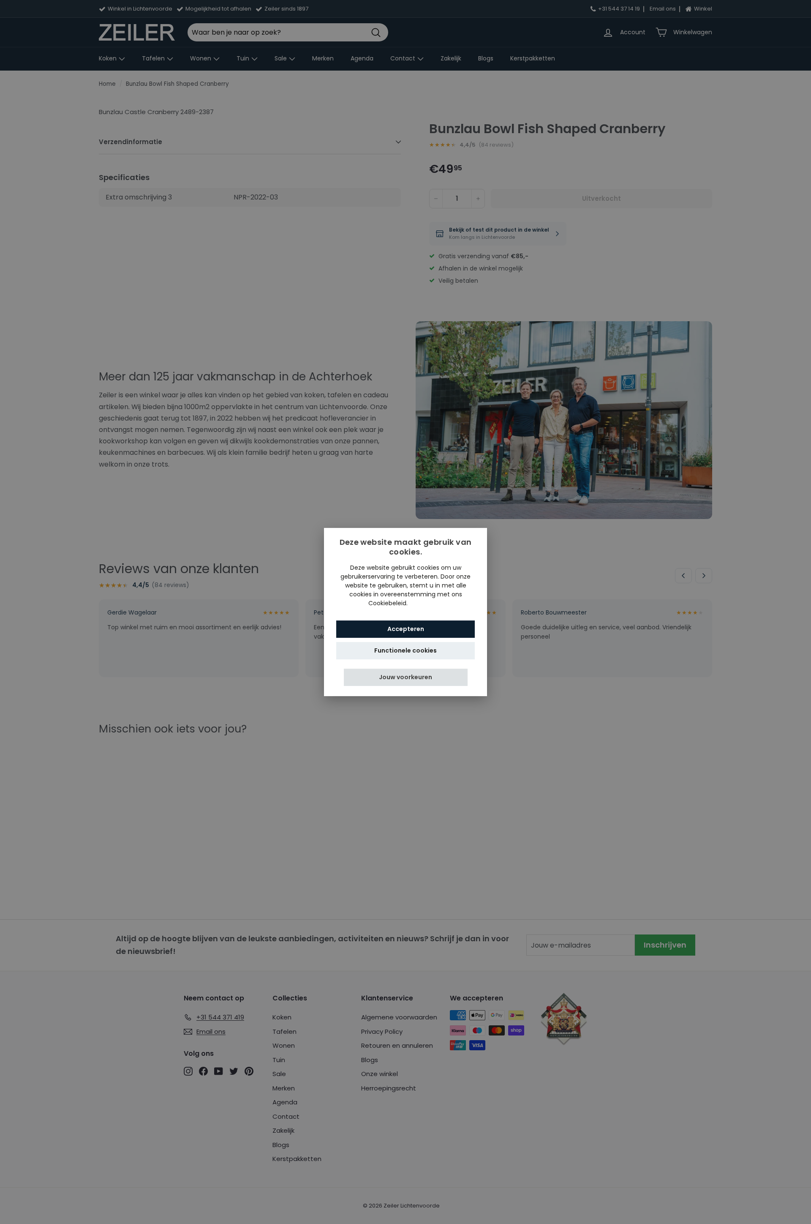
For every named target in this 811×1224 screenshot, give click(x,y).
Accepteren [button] (405, 629)
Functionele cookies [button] (405, 650)
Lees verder (426, 603)
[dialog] (405, 612)
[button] (406, 677)
